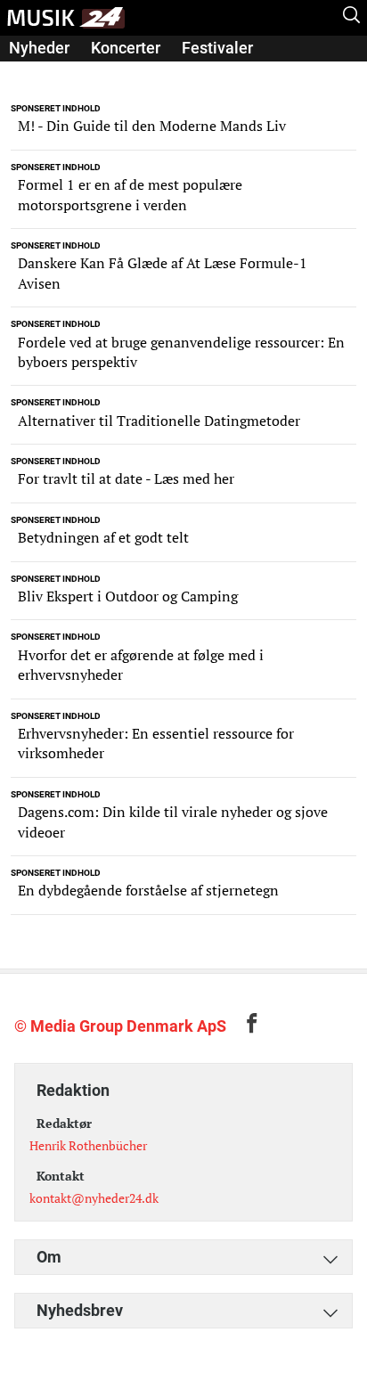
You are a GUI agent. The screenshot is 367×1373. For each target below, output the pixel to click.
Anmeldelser (55, 72)
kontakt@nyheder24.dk (94, 1197)
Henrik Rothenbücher (88, 1145)
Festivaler (217, 47)
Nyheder (39, 47)
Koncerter (125, 47)
